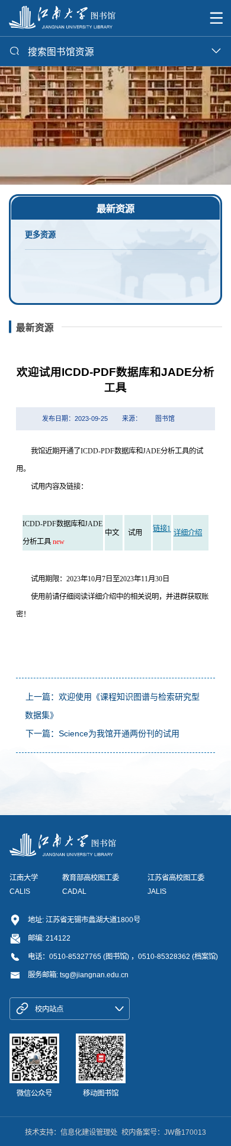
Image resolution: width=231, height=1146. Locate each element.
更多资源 (40, 234)
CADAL (74, 891)
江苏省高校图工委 (175, 878)
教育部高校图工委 (90, 878)
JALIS (156, 891)
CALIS (19, 891)
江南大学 (23, 878)
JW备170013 (185, 1132)
